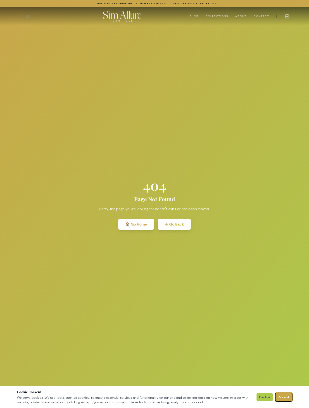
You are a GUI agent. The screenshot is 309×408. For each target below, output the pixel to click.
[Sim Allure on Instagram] (20, 16)
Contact (261, 16)
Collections (217, 16)
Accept (283, 397)
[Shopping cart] (287, 16)
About (240, 16)
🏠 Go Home (136, 224)
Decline (264, 397)
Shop (194, 16)
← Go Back (174, 224)
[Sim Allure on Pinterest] (28, 16)
